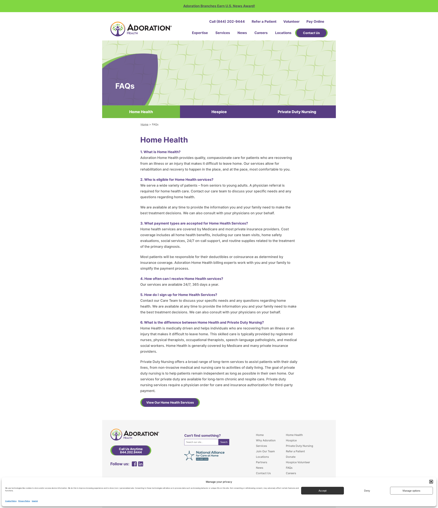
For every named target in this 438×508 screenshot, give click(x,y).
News (242, 33)
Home (144, 124)
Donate (290, 456)
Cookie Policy (11, 501)
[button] (431, 481)
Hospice (219, 112)
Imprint (35, 501)
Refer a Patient (264, 21)
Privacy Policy (24, 501)
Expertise (200, 33)
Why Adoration (266, 440)
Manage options (411, 490)
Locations (283, 33)
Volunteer (291, 21)
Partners (261, 462)
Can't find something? (202, 435)
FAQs (289, 467)
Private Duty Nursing (297, 112)
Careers (261, 33)
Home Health (294, 435)
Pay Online (315, 21)
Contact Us (263, 473)
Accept (322, 490)
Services (222, 33)
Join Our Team (265, 451)
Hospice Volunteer (298, 462)
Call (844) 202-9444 (227, 21)
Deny (367, 490)
